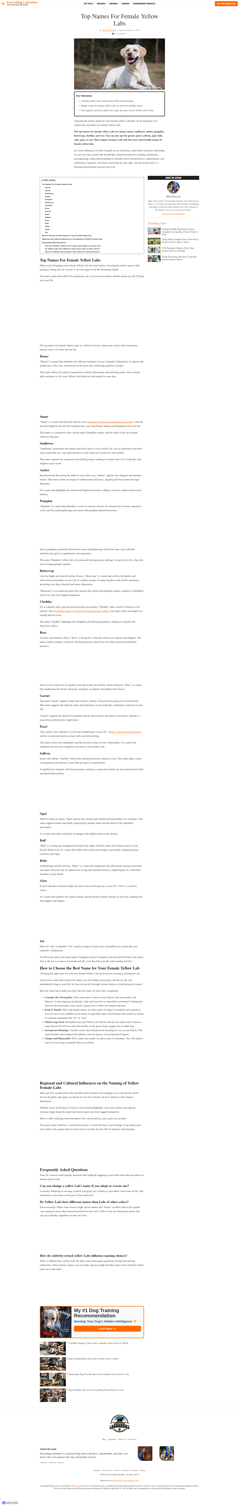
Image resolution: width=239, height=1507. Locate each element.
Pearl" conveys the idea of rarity (125, 731)
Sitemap (143, 1470)
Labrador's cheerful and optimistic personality (110, 421)
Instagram (52, 1462)
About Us (122, 1439)
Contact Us (132, 1439)
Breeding (101, 3)
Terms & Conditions (122, 1470)
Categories (112, 1439)
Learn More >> (107, 1328)
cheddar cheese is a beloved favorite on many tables (82, 611)
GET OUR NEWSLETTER (226, 3)
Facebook (43, 1462)
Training (125, 3)
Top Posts (88, 3)
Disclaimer (134, 1470)
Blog (104, 1439)
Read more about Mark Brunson (173, 214)
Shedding (113, 3)
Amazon (77, 1486)
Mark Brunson (109, 30)
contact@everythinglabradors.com (127, 1480)
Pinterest (61, 1462)
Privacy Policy (108, 1470)
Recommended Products (144, 3)
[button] (3, 3)
